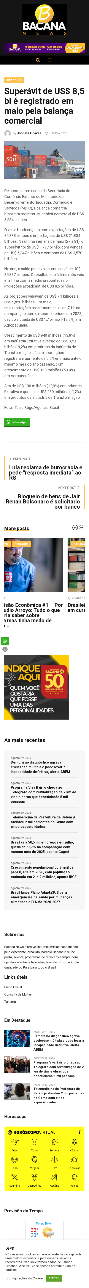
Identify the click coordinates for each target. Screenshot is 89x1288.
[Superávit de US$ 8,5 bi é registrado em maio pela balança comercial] (44, 160)
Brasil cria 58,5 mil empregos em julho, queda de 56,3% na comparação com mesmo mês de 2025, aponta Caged (42, 847)
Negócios (14, 80)
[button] (5, 649)
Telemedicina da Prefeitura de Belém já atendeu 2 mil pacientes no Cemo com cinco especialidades (43, 822)
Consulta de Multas (18, 994)
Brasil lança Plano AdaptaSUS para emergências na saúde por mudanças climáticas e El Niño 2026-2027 (41, 897)
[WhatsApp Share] (5, 641)
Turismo (10, 1002)
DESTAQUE (43, 544)
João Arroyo (19, 544)
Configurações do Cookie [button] (24, 1278)
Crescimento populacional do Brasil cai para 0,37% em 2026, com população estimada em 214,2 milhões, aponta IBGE (43, 872)
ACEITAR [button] (54, 1278)
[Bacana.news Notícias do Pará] (44, 19)
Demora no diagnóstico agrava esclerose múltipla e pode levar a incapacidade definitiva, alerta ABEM (40, 767)
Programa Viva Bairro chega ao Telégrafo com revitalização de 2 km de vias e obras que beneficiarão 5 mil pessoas (43, 794)
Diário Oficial (13, 987)
